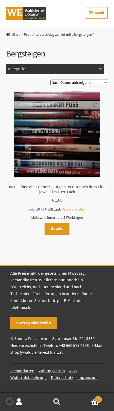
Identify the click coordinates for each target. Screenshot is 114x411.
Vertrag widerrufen (33, 322)
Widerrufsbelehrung (28, 377)
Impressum (87, 377)
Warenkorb (87, 397)
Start (16, 34)
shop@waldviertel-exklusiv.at (36, 352)
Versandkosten (73, 209)
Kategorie (16, 68)
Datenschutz (62, 377)
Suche (57, 402)
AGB (73, 370)
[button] (9, 401)
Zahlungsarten (52, 370)
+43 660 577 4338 (74, 345)
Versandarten (22, 370)
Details (57, 228)
